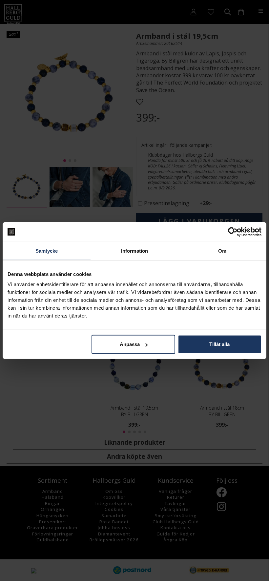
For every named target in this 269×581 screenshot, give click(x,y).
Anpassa (130, 344)
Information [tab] (134, 250)
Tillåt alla (219, 344)
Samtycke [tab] (46, 250)
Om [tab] (222, 250)
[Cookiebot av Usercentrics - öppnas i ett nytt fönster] (232, 232)
